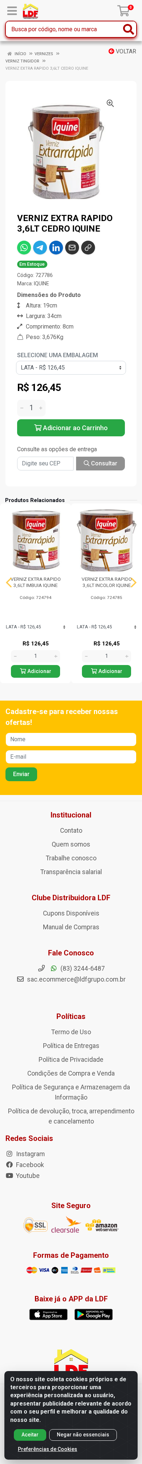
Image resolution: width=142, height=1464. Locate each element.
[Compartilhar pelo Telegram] (40, 247)
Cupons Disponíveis (71, 913)
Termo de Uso (71, 1032)
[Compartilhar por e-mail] (72, 247)
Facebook (29, 1165)
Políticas (71, 1016)
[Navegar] (8, 582)
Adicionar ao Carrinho (75, 428)
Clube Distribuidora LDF (71, 897)
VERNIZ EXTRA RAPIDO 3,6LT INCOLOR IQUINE (107, 582)
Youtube (27, 1175)
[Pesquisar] (128, 29)
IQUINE (41, 283)
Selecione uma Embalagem (57, 355)
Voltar (125, 51)
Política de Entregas (71, 1045)
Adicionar (38, 671)
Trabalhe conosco (71, 858)
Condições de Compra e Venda (71, 1073)
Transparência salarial (71, 872)
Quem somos (71, 844)
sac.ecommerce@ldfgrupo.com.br (76, 979)
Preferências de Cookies (47, 1449)
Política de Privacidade (71, 1059)
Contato (71, 830)
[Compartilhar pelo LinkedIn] (56, 247)
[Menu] (12, 10)
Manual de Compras (71, 927)
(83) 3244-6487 (82, 968)
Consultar (103, 463)
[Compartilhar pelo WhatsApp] (24, 247)
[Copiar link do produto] (88, 247)
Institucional (71, 815)
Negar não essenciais (83, 1435)
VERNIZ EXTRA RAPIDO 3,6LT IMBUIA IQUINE (36, 582)
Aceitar (30, 1435)
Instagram (30, 1154)
